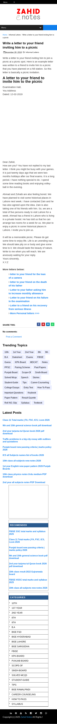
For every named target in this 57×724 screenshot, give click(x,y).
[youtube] (21, 713)
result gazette (29, 398)
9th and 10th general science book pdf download (27, 425)
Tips (25, 382)
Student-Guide (11, 382)
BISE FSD (16, 632)
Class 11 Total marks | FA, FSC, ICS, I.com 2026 (26, 420)
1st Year (17, 352)
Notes (45, 362)
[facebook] (31, 713)
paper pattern (11, 398)
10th (7, 352)
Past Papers (40, 367)
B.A (6, 357)
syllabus (25, 403)
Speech (24, 377)
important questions (14, 393)
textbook (38, 403)
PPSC (7, 367)
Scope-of (26, 372)
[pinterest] (16, 713)
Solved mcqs (11, 377)
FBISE (40, 357)
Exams (29, 357)
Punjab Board (11, 372)
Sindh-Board (41, 372)
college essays (12, 387)
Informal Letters (15, 35)
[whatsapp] (46, 713)
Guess (8, 362)
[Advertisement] (28, 128)
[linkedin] (11, 713)
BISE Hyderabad (21, 637)
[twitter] (36, 713)
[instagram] (41, 713)
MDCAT (34, 362)
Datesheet (17, 357)
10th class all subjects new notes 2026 (22, 461)
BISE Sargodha (20, 646)
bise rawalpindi (21, 689)
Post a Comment (14, 337)
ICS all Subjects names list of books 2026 (23, 455)
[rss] (26, 713)
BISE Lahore (19, 642)
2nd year (29, 352)
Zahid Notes (26, 717)
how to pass (43, 387)
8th (39, 352)
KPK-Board (20, 362)
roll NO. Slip (11, 403)
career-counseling (40, 382)
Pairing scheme (22, 367)
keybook (32, 393)
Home (5, 35)
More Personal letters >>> (24, 313)
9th (46, 352)
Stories (36, 377)
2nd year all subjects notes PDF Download (24, 482)
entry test (28, 387)
